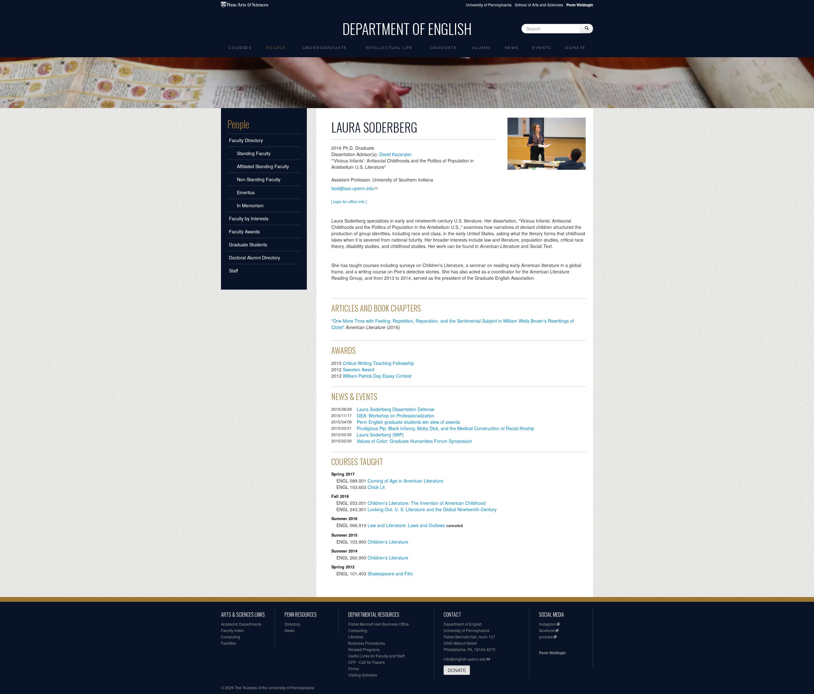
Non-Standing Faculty (258, 179)
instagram (547, 624)
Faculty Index (232, 630)
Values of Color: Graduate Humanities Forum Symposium (414, 441)
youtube (546, 636)
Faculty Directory (246, 140)
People (276, 47)
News (512, 47)
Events (541, 47)
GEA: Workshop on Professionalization (395, 415)
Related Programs (364, 649)
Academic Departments (241, 624)
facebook (547, 630)
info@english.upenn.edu (465, 659)
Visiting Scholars (362, 674)
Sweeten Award (358, 369)
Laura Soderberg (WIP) (380, 434)
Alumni (481, 47)
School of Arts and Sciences (539, 4)
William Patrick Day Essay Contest (377, 376)
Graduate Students (248, 244)
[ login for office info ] (349, 201)
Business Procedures (366, 643)
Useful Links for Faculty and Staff (376, 655)
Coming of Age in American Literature (405, 481)
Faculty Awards (244, 231)
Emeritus (246, 192)
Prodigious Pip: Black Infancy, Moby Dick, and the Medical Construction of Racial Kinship (445, 428)
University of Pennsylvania (489, 4)
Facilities (228, 643)
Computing (230, 636)
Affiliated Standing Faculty (263, 166)
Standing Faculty (254, 153)
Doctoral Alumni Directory (254, 257)
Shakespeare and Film (390, 573)
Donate (575, 47)
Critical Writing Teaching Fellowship (378, 363)
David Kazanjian (395, 154)
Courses (240, 47)
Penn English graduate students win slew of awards (408, 422)
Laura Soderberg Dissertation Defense (395, 409)
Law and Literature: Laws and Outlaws (406, 525)
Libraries (355, 636)
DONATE (457, 670)
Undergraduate (325, 47)
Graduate (443, 47)
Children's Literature (388, 542)
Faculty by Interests (248, 218)
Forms (353, 668)
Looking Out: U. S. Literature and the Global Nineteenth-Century (433, 509)
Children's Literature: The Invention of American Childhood (427, 503)
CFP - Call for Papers (366, 662)
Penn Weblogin (552, 653)
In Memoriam (250, 205)
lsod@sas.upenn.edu (352, 188)
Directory (292, 624)
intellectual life (389, 47)
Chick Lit (376, 487)
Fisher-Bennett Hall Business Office (378, 624)
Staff (233, 270)
